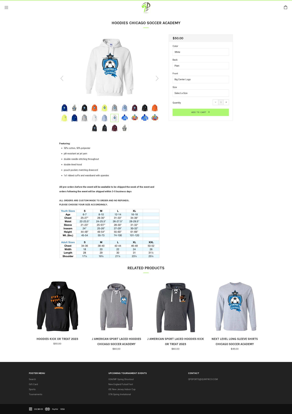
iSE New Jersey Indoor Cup (122, 389)
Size (175, 87)
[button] (64, 108)
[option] (109, 67)
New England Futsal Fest (120, 384)
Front (175, 73)
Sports (32, 389)
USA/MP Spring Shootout (121, 379)
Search (32, 379)
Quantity (177, 102)
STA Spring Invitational (119, 394)
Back (175, 59)
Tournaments (35, 394)
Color (175, 46)
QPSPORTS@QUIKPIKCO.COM (203, 379)
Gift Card (33, 384)
